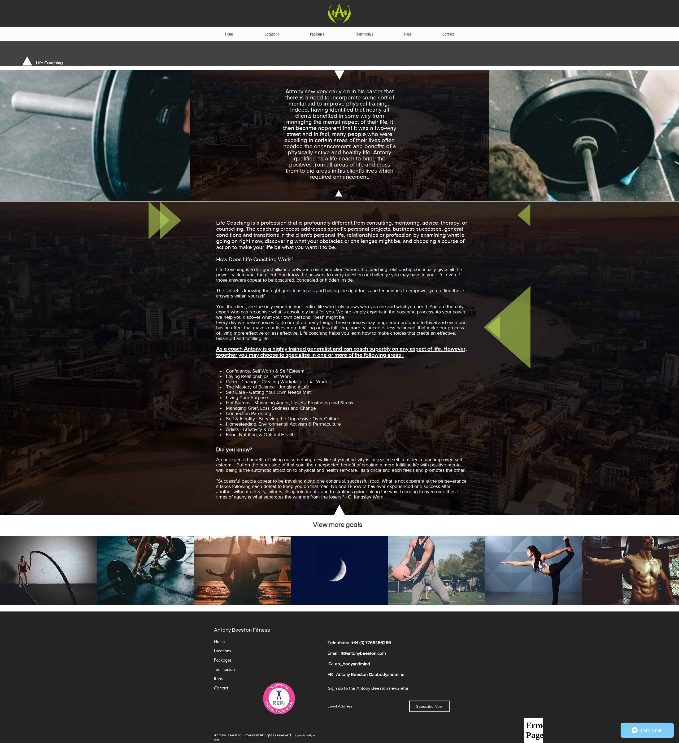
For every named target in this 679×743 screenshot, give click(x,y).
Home (219, 641)
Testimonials (224, 669)
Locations (222, 651)
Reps (218, 678)
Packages (222, 660)
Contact (221, 688)
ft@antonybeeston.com (363, 652)
